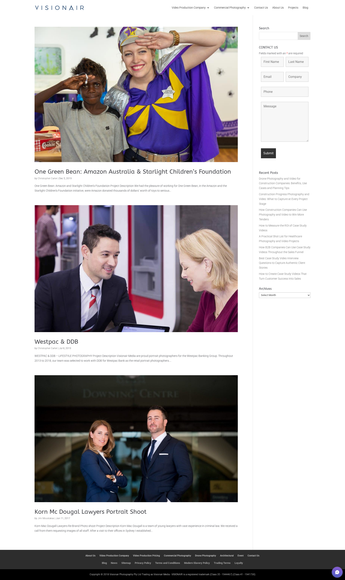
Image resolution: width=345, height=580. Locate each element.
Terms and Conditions (167, 562)
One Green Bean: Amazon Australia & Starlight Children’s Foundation (133, 171)
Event (241, 555)
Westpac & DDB (56, 341)
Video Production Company (189, 7)
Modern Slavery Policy (197, 562)
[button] (337, 572)
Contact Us (261, 7)
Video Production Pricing (146, 555)
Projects (293, 7)
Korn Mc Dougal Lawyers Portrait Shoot (91, 511)
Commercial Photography (230, 7)
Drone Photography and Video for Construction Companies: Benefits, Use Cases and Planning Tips (283, 183)
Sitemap (126, 562)
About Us (278, 7)
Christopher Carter (47, 178)
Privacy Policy (143, 562)
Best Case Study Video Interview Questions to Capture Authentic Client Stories (282, 263)
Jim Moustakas (46, 518)
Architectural (227, 555)
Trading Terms (222, 562)
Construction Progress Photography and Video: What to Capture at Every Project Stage (284, 199)
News (114, 562)
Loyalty (239, 562)
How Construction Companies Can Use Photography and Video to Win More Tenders (283, 214)
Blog (305, 7)
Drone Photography (205, 555)
